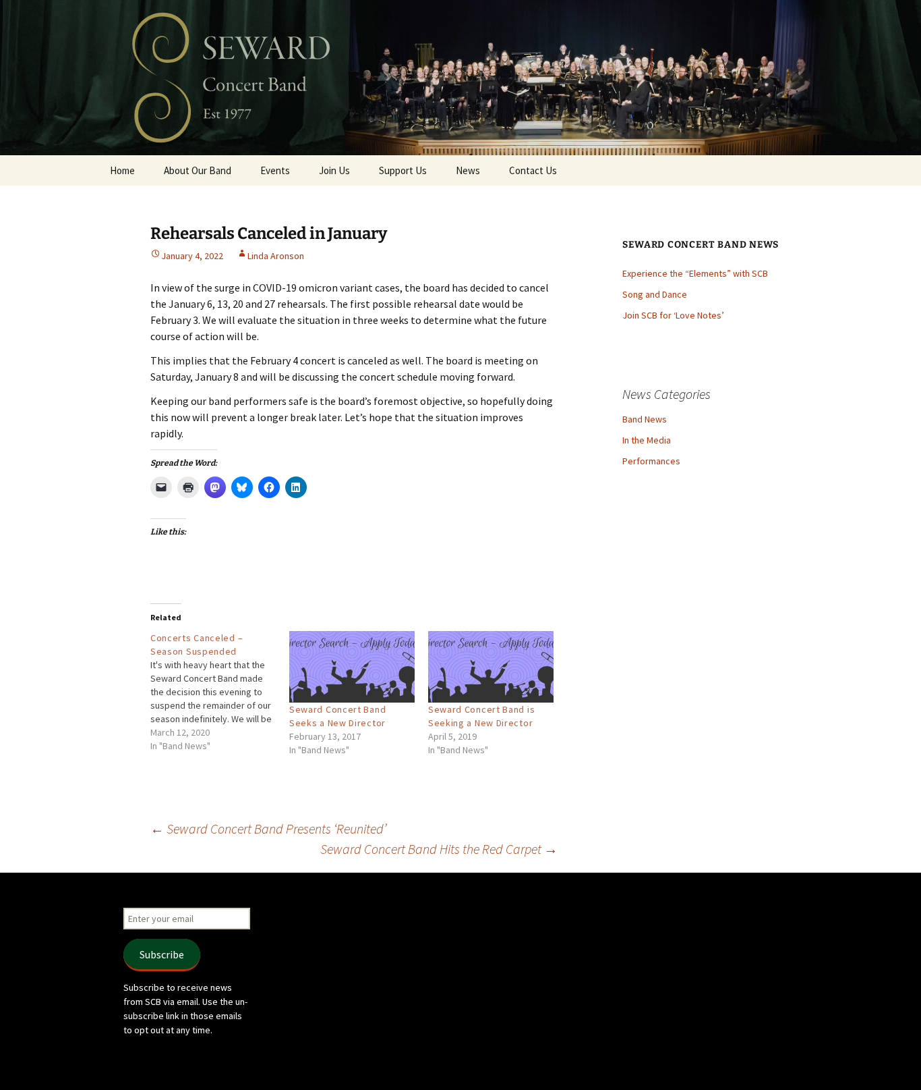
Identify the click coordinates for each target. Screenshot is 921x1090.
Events (275, 170)
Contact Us (533, 170)
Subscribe (162, 954)
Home (122, 170)
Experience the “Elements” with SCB (695, 273)
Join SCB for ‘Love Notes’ (673, 315)
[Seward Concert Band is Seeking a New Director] (491, 667)
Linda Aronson (275, 256)
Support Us (403, 170)
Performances (651, 461)
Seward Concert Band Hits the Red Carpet (439, 848)
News (468, 170)
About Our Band (197, 170)
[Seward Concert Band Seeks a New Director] (352, 667)
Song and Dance (654, 294)
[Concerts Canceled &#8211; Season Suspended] (219, 692)
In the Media (646, 440)
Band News (644, 419)
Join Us (334, 170)
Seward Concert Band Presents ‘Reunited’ (268, 828)
